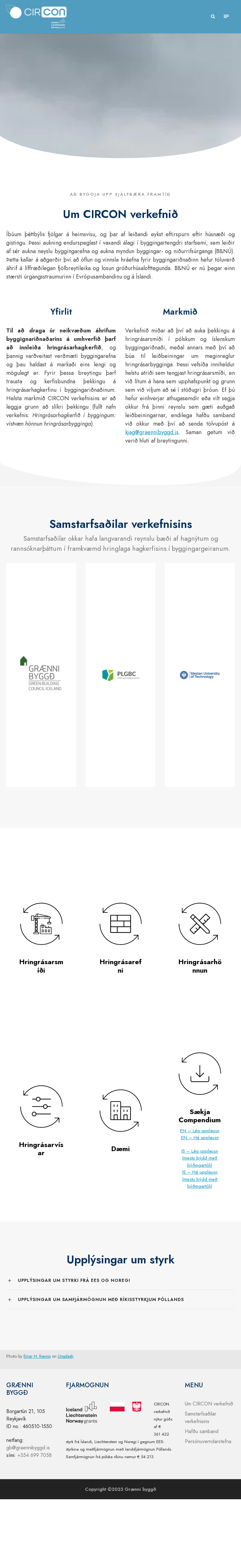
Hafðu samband (201, 1431)
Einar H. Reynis (37, 1356)
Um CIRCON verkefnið (209, 1403)
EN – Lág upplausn (199, 1130)
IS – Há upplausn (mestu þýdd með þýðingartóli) (199, 1179)
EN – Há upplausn (200, 1137)
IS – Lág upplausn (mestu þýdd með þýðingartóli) (199, 1158)
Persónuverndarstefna (208, 1441)
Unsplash (65, 1356)
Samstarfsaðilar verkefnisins (200, 1417)
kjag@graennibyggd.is (152, 432)
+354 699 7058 (35, 1455)
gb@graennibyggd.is (28, 1447)
